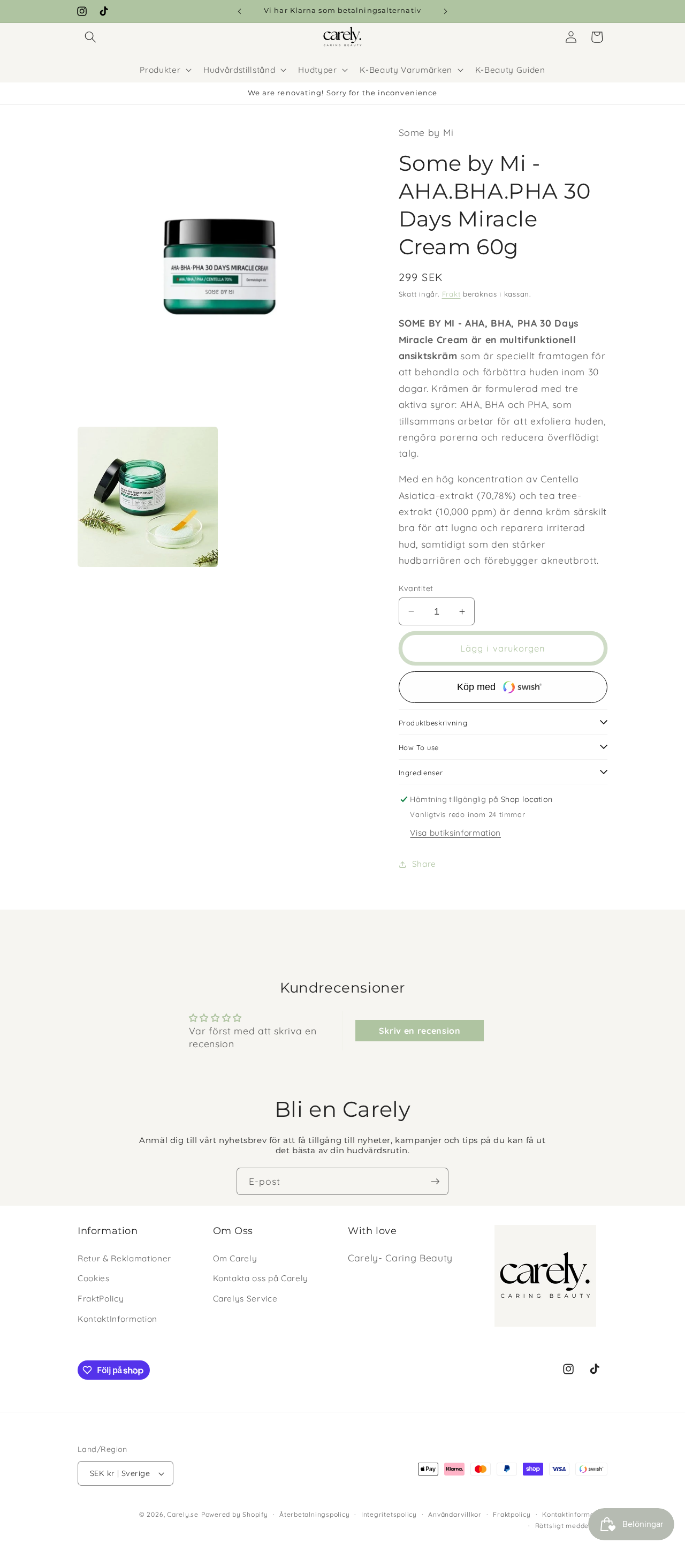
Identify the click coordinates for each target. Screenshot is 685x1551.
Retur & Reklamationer (124, 1258)
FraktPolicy (101, 1298)
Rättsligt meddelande (571, 1526)
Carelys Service (245, 1298)
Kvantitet (416, 588)
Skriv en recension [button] (420, 1030)
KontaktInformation (117, 1319)
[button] (90, 37)
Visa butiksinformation (455, 833)
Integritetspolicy (389, 1514)
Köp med (476, 687)
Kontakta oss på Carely (261, 1278)
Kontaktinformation (574, 1514)
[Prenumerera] (435, 1182)
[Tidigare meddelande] (240, 11)
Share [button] (424, 864)
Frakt (451, 294)
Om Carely (235, 1258)
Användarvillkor (455, 1514)
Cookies (94, 1278)
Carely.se (183, 1514)
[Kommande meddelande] (446, 11)
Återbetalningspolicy (314, 1514)
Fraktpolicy (511, 1514)
